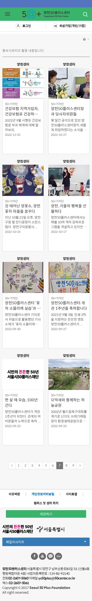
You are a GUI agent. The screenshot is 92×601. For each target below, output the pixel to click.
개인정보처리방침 (43, 493)
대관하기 (46, 514)
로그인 (26, 25)
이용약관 (14, 493)
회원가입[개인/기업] (72, 25)
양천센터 (23, 64)
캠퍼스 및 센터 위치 (46, 502)
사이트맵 (71, 493)
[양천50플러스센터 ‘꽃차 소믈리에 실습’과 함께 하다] (23, 277)
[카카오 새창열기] (50, 556)
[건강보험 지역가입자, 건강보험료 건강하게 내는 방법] (23, 83)
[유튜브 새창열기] (42, 556)
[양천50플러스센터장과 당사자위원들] (69, 83)
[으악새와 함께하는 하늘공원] (69, 374)
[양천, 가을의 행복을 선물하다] (69, 180)
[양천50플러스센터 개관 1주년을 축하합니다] (69, 277)
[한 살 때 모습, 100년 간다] (23, 374)
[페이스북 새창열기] (34, 556)
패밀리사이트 (23, 542)
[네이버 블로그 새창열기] (58, 556)
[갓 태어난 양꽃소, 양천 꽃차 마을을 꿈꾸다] (23, 180)
